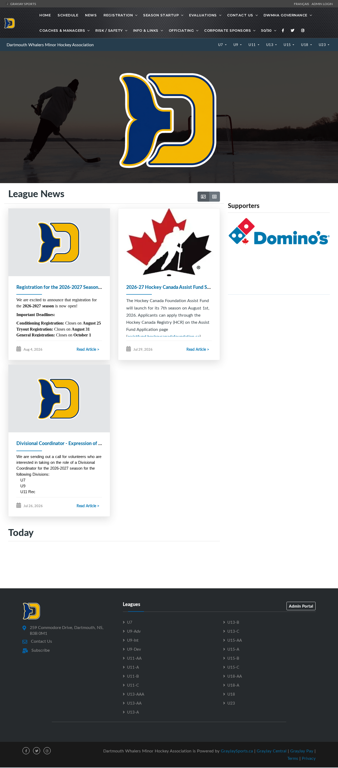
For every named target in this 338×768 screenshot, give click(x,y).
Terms (292, 758)
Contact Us (240, 15)
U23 (323, 44)
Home (45, 15)
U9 (236, 44)
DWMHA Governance (285, 15)
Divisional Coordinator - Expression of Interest (65, 443)
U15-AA (234, 640)
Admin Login (322, 4)
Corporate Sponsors (227, 30)
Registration (118, 15)
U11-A (133, 667)
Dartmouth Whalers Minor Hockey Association (50, 45)
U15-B (233, 658)
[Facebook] (283, 30)
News (91, 15)
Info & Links (145, 30)
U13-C (233, 631)
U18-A (233, 685)
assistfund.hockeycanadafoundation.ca (163, 336)
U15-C (233, 667)
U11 (252, 44)
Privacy (309, 758)
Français (302, 4)
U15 (288, 44)
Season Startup (161, 15)
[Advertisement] (279, 336)
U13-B (233, 622)
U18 (305, 44)
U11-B (133, 676)
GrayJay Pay (301, 751)
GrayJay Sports (23, 4)
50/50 (266, 30)
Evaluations (203, 15)
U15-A (233, 649)
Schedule (68, 15)
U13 (270, 44)
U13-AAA (135, 694)
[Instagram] (303, 30)
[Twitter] (293, 30)
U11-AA (134, 658)
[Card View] (203, 197)
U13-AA (134, 703)
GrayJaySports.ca (237, 751)
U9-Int (132, 640)
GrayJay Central (272, 751)
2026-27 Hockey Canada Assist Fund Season (172, 287)
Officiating (181, 30)
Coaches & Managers (62, 30)
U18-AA (234, 676)
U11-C (133, 685)
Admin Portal (301, 606)
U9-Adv (134, 631)
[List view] (214, 197)
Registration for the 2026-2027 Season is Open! (66, 287)
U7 (221, 44)
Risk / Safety (109, 30)
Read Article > (88, 349)
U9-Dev (134, 649)
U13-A (133, 712)
